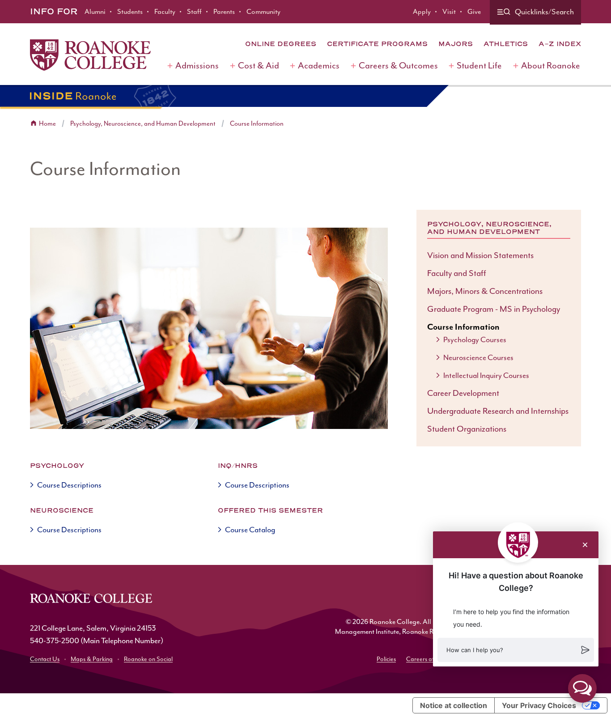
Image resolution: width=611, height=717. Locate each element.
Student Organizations (466, 429)
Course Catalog (250, 530)
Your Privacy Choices (539, 705)
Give (474, 11)
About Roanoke (550, 65)
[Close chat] (585, 544)
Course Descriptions (69, 485)
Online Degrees (280, 44)
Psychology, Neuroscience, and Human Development (143, 123)
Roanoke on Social (148, 659)
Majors (455, 44)
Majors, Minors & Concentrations (485, 291)
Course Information (257, 123)
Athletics (506, 44)
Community (263, 11)
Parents (224, 11)
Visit (449, 11)
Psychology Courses (474, 339)
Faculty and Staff (456, 273)
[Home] (90, 55)
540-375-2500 (54, 640)
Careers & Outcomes (398, 65)
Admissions (197, 65)
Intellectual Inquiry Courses (486, 375)
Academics (318, 65)
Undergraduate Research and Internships (498, 411)
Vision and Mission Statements (480, 255)
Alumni (95, 11)
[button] (515, 650)
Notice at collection (453, 705)
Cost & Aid (258, 65)
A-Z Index (560, 44)
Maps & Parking (92, 659)
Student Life (479, 65)
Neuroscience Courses (478, 357)
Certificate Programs (377, 44)
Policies (386, 659)
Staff (194, 11)
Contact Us (44, 659)
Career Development (463, 393)
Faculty (164, 11)
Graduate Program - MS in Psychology (493, 309)
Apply (422, 11)
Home (47, 123)
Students (130, 11)
